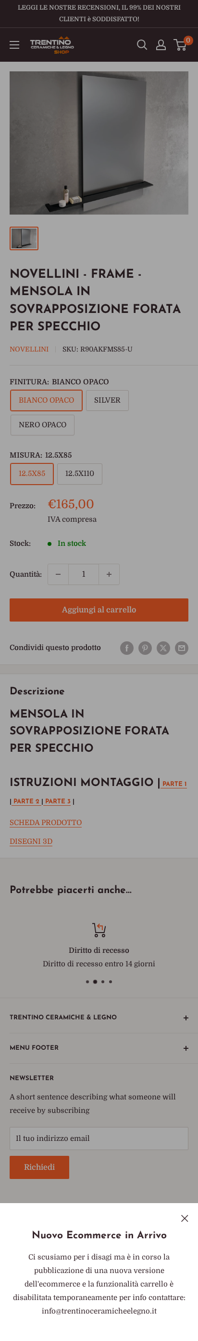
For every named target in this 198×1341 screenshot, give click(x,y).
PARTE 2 (26, 802)
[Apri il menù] (14, 45)
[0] (180, 45)
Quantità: (26, 574)
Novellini (29, 349)
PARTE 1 (174, 784)
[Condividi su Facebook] (127, 648)
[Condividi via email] (181, 648)
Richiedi (39, 1167)
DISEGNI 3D (31, 841)
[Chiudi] (184, 1217)
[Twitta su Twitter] (163, 648)
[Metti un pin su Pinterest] (145, 648)
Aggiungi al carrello (99, 610)
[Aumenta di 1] (109, 574)
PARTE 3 (57, 802)
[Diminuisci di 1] (58, 574)
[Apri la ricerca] (142, 45)
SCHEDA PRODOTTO (46, 822)
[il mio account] (161, 45)
